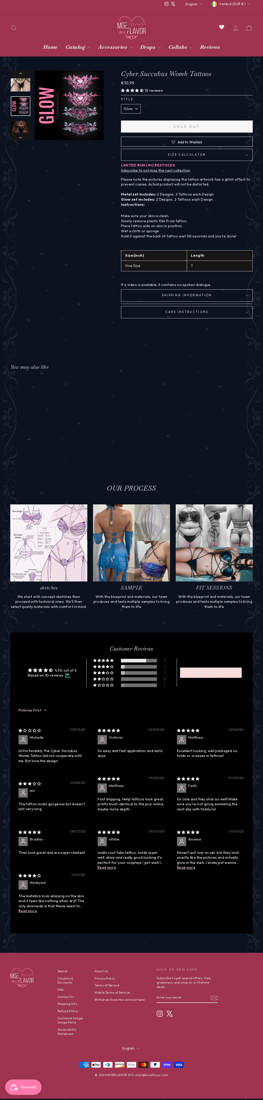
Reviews (210, 47)
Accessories (113, 47)
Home (50, 47)
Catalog (76, 47)
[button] (132, 90)
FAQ (61, 990)
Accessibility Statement (67, 1032)
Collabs (178, 47)
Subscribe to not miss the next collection (155, 170)
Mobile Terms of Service (112, 992)
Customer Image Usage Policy (70, 1020)
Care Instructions (187, 312)
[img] (29, 730)
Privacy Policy (105, 978)
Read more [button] (107, 867)
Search (63, 971)
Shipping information (187, 295)
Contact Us (66, 997)
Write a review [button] (211, 672)
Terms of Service (107, 985)
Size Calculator (186, 154)
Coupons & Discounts (65, 980)
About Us (101, 971)
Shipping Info (67, 1004)
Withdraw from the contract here (120, 1000)
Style (127, 99)
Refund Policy (68, 1011)
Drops (148, 47)
